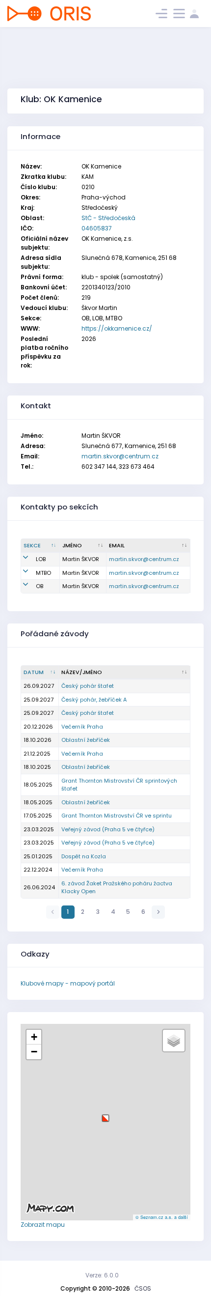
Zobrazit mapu (43, 1224)
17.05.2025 (38, 815)
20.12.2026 (38, 727)
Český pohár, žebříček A (94, 700)
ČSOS (142, 1288)
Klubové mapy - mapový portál (68, 983)
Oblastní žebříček (85, 740)
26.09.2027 (39, 686)
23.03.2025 (39, 829)
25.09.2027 (38, 700)
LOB (41, 559)
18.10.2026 (38, 740)
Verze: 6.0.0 (102, 1275)
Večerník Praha (82, 727)
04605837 (96, 228)
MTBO (43, 573)
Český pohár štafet (87, 686)
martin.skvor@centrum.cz (119, 456)
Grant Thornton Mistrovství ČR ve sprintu (116, 815)
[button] (105, 1114)
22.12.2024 (38, 870)
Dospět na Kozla (83, 856)
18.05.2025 (38, 785)
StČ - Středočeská (108, 218)
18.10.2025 (37, 767)
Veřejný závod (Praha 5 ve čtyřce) (108, 829)
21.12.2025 (37, 754)
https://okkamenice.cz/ (116, 328)
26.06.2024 (39, 887)
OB (39, 586)
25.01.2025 (38, 856)
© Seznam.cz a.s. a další (161, 1217)
